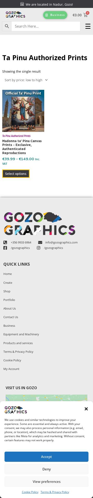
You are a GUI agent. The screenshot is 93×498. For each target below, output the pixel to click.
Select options (15, 174)
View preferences (46, 481)
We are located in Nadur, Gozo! (48, 4)
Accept (46, 456)
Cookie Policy (30, 492)
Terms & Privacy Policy (55, 492)
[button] (86, 409)
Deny (46, 469)
